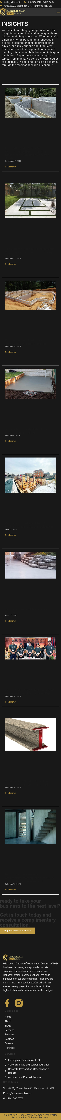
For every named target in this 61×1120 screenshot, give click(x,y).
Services (9, 1030)
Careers (9, 1043)
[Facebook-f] (7, 1003)
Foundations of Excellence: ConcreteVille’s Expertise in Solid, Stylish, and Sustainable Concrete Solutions (27, 153)
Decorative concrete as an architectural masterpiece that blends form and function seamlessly (30, 878)
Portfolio (10, 1047)
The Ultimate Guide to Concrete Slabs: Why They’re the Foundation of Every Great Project (30, 252)
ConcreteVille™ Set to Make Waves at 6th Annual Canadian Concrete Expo (29, 691)
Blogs (8, 1025)
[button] (58, 12)
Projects (9, 1034)
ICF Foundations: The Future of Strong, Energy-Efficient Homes (25, 342)
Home (8, 1016)
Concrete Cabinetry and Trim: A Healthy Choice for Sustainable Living (29, 525)
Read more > (10, 167)
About (8, 1021)
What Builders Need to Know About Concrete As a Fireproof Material (28, 782)
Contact (9, 1038)
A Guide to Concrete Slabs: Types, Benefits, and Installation (27, 431)
